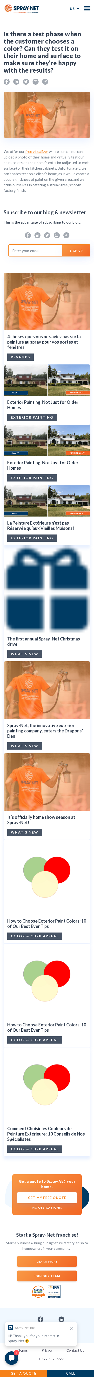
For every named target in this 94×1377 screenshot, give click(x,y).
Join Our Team (47, 1276)
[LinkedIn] (16, 82)
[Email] (36, 82)
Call (70, 1373)
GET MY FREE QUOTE (47, 1198)
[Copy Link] (45, 82)
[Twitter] (26, 82)
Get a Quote (23, 1373)
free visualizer (36, 151)
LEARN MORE (47, 1261)
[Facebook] (7, 82)
